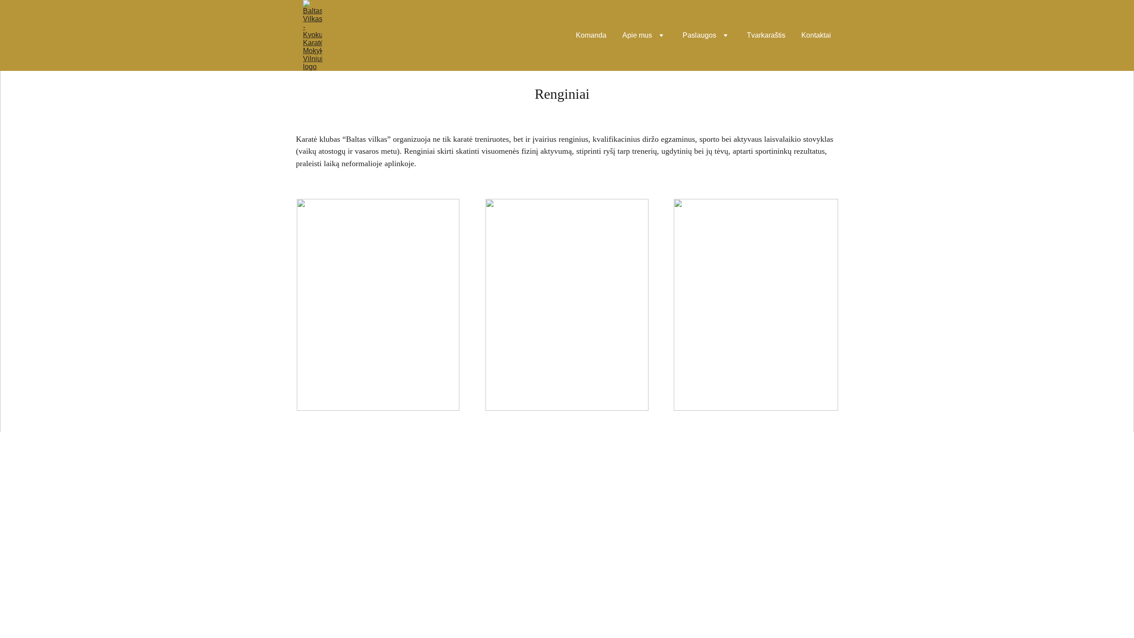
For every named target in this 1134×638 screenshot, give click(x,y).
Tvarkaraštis (766, 35)
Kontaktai (816, 35)
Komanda (591, 35)
